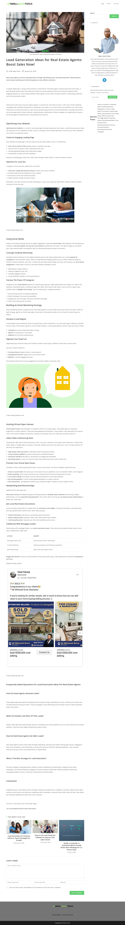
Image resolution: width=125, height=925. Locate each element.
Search (92, 13)
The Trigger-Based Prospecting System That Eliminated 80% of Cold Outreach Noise (107, 120)
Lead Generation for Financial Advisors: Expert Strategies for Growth (19, 838)
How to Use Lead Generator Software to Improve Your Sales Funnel (45, 837)
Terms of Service (67, 915)
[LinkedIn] (104, 80)
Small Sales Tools (14, 71)
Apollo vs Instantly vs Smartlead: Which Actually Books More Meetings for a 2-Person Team (72, 846)
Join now (112, 97)
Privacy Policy (56, 915)
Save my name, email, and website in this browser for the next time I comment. (35, 887)
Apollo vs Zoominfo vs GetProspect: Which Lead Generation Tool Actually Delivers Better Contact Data (108, 113)
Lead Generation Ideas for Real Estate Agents (22, 808)
